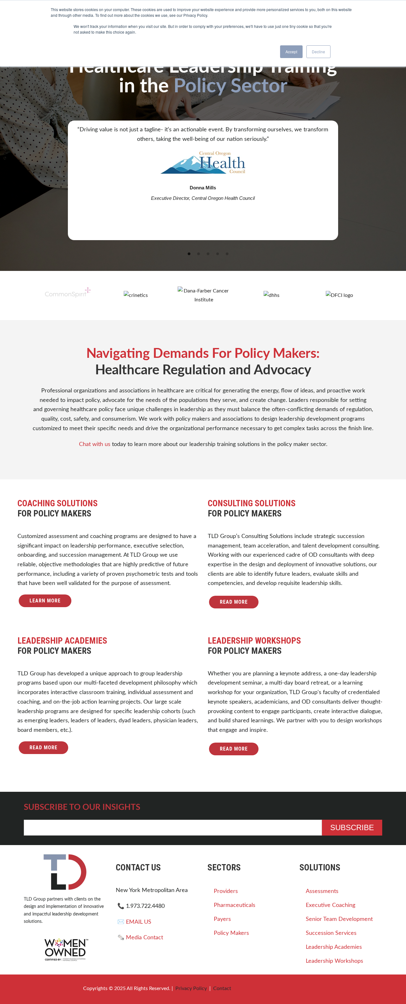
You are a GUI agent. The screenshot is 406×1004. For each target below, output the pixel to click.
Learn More (45, 627)
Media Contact (144, 964)
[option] (203, 180)
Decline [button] (318, 51)
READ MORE (234, 775)
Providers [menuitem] (226, 918)
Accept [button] (291, 51)
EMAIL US (138, 948)
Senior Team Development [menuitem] (339, 945)
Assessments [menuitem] (322, 918)
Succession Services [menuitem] (331, 959)
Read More (234, 628)
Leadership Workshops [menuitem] (334, 987)
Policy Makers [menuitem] (231, 959)
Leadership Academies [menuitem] (334, 973)
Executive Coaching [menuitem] (330, 932)
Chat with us (94, 470)
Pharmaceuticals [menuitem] (234, 932)
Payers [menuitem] (222, 945)
